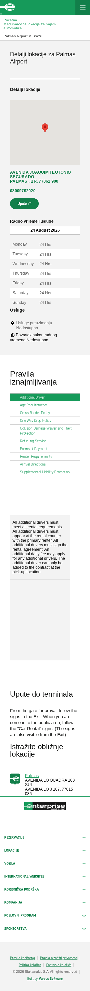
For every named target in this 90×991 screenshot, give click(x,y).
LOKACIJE (11, 850)
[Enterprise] (7, 7)
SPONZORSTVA (15, 928)
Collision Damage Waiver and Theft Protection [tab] (46, 431)
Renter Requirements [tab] (36, 456)
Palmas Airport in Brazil (23, 36)
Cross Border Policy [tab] (35, 412)
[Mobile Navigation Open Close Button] (82, 7)
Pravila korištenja (22, 958)
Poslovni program (20, 915)
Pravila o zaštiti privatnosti (59, 958)
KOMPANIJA (13, 902)
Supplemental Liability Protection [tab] (45, 472)
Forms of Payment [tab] (34, 448)
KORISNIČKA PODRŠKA (21, 889)
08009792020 (23, 191)
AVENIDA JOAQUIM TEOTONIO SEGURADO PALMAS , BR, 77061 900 (40, 176)
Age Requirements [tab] (34, 405)
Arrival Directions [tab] (33, 464)
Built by (45, 979)
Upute (25, 205)
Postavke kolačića (59, 965)
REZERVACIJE (14, 837)
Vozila (9, 863)
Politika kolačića (30, 965)
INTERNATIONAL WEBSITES (24, 876)
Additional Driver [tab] (32, 397)
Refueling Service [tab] (33, 441)
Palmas (32, 776)
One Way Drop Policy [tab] (35, 420)
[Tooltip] (42, 327)
